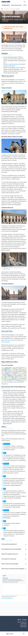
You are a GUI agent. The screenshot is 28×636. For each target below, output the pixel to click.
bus (10, 353)
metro (16, 345)
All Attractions (6, 5)
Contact (24, 619)
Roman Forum (7, 340)
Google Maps (4, 383)
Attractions (6, 8)
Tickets (11, 633)
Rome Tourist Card (16, 5)
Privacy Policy (23, 625)
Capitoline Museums (13, 64)
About (19, 619)
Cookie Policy (23, 626)
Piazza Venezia (5, 342)
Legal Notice (24, 623)
